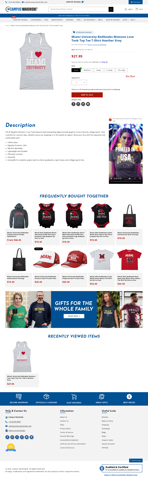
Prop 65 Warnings (67, 436)
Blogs (104, 432)
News (104, 436)
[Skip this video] (111, 126)
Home (7, 25)
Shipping (105, 425)
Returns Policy (107, 421)
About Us (63, 417)
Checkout (136, 2)
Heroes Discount (108, 444)
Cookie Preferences (67, 448)
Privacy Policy (65, 429)
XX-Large (121, 70)
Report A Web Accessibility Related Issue (120, 475)
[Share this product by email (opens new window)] (88, 104)
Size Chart (130, 76)
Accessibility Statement (69, 440)
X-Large (109, 70)
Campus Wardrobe (19, 469)
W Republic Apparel (84, 32)
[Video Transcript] (115, 126)
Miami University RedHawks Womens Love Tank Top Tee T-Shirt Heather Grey (37, 25)
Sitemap (105, 448)
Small (76, 70)
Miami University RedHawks (97, 45)
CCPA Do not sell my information (73, 444)
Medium (87, 70)
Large (98, 70)
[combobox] (81, 9)
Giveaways (106, 429)
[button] (36, 20)
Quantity (76, 78)
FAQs (62, 425)
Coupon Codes (107, 440)
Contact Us (64, 421)
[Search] (111, 9)
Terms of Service (66, 432)
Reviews (105, 417)
